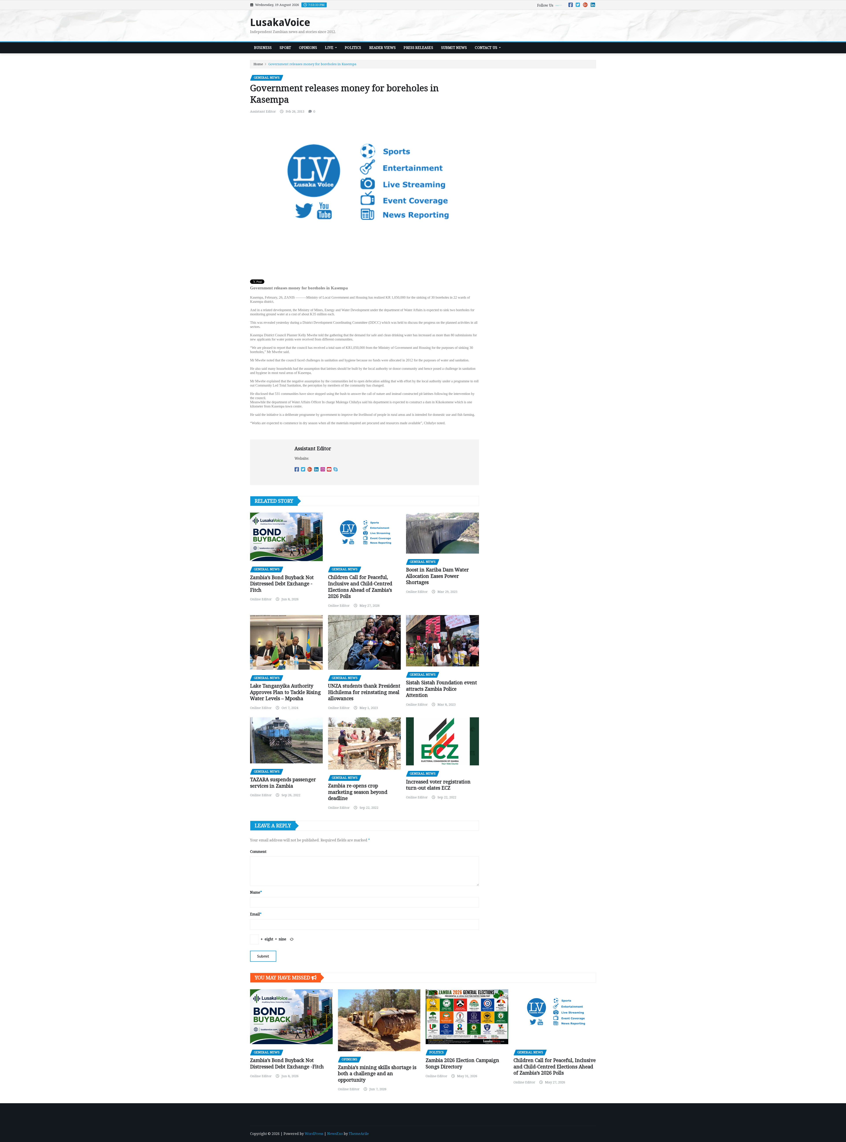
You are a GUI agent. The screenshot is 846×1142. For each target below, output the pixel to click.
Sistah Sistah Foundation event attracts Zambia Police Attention (441, 689)
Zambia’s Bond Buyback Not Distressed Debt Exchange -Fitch (282, 584)
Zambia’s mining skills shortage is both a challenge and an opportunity (377, 1074)
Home (258, 64)
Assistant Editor (263, 111)
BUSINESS (263, 48)
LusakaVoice (280, 22)
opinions (308, 48)
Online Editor (261, 599)
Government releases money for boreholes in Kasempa (312, 64)
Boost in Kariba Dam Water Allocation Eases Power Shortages (437, 576)
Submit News (454, 48)
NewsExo (335, 1134)
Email (256, 914)
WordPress (314, 1134)
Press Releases (418, 48)
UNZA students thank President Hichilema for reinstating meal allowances (364, 692)
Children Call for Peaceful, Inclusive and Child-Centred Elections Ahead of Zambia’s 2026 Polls (555, 1067)
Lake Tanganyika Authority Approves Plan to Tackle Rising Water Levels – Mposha (285, 692)
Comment (258, 852)
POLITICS (353, 48)
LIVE (329, 48)
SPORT (285, 48)
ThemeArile (359, 1134)
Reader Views (382, 48)
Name (256, 892)
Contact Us (486, 48)
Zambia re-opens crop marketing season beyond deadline (357, 792)
